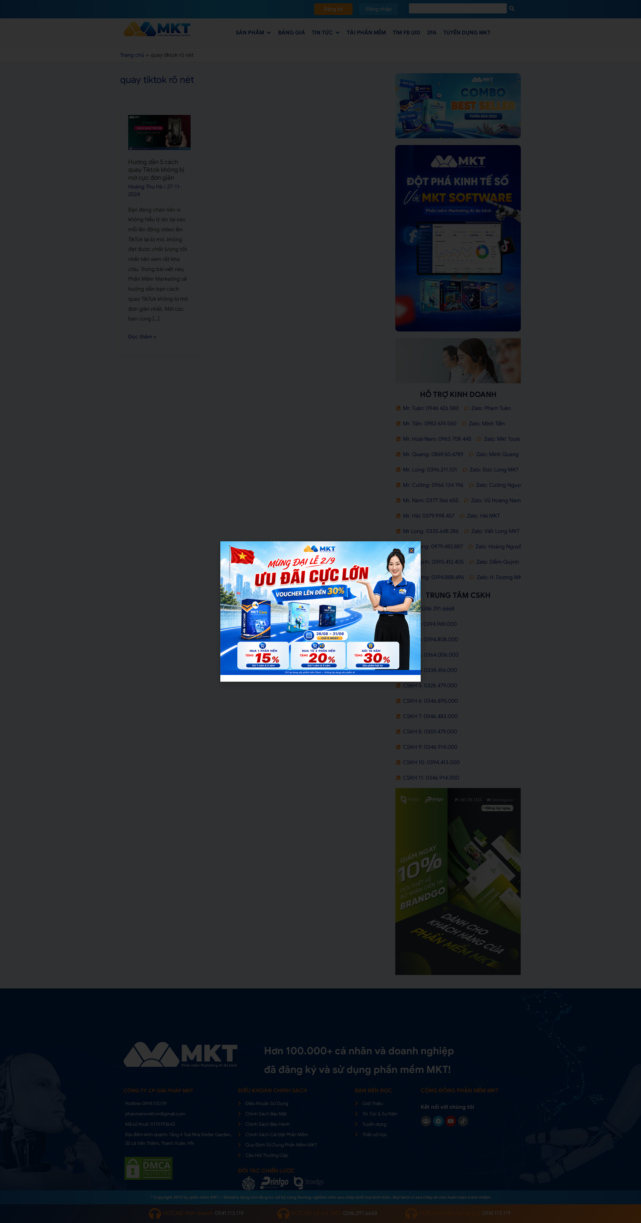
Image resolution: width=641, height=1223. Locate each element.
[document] (320, 611)
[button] (411, 550)
